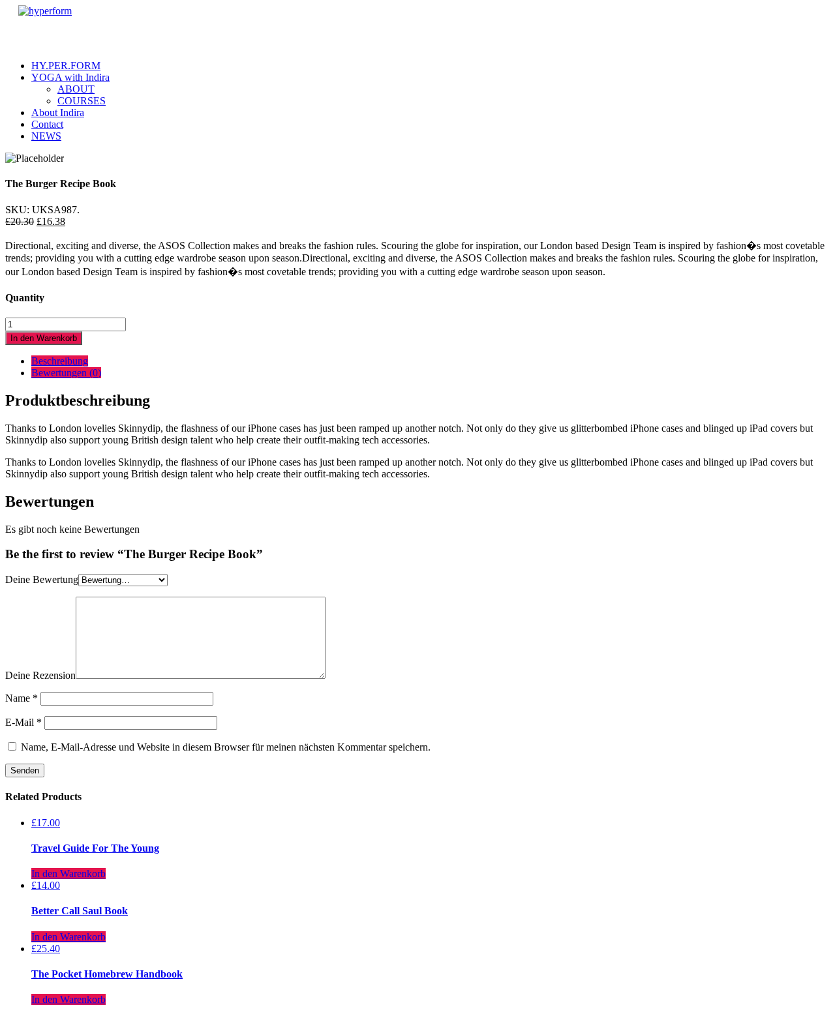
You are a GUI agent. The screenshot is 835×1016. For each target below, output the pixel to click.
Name (21, 698)
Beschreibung (59, 360)
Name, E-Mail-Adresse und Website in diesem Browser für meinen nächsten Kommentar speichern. (226, 747)
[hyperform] (45, 10)
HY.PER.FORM (65, 65)
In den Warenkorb (43, 338)
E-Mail (23, 722)
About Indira (57, 112)
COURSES (81, 100)
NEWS (46, 136)
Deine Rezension (40, 675)
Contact (47, 124)
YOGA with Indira (70, 77)
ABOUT (76, 89)
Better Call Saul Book (79, 910)
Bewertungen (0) (66, 372)
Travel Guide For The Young (95, 848)
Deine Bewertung (41, 579)
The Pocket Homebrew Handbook (107, 973)
